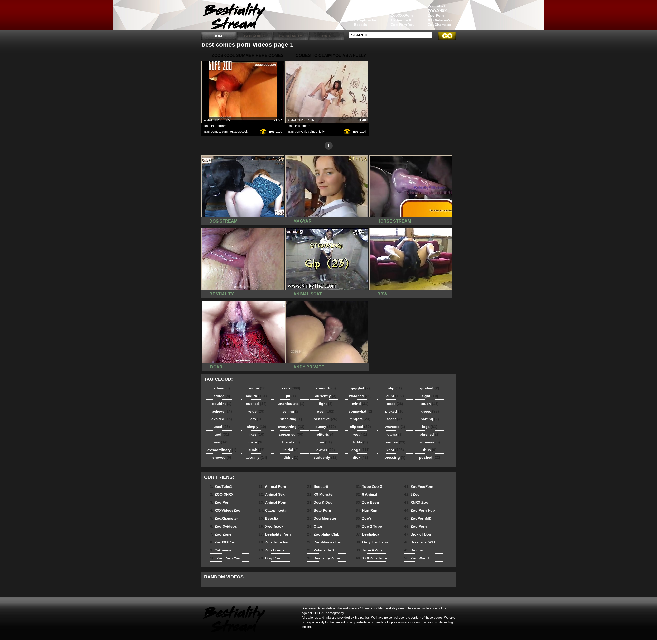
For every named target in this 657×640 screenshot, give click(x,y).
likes (256, 434)
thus (430, 450)
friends (291, 442)
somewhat (360, 411)
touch (430, 404)
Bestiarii (317, 486)
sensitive (325, 419)
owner (325, 450)
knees (430, 411)
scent (395, 419)
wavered (395, 427)
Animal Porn (364, 6)
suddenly (326, 457)
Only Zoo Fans (372, 542)
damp (395, 434)
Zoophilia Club (323, 534)
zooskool (240, 131)
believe (222, 411)
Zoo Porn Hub (419, 510)
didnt (291, 457)
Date (326, 35)
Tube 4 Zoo (369, 550)
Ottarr (315, 526)
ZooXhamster (439, 25)
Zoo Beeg (367, 502)
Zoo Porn (436, 15)
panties (395, 442)
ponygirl (300, 131)
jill (291, 396)
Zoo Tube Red (274, 542)
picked (395, 411)
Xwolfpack (271, 526)
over (325, 411)
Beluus (413, 550)
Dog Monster (321, 518)
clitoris (326, 434)
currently (325, 396)
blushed (430, 434)
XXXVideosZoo (441, 20)
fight (326, 404)
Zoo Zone (399, 11)
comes (215, 131)
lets (256, 419)
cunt (395, 396)
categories (255, 35)
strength (325, 388)
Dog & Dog (320, 502)
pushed (429, 457)
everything (291, 427)
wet (360, 434)
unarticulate (291, 404)
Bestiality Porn (275, 534)
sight (429, 396)
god (222, 434)
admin (222, 388)
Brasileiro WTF (420, 542)
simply (256, 427)
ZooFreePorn (418, 486)
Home (218, 35)
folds (360, 442)
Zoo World (416, 558)
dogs (360, 450)
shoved (221, 457)
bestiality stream (234, 16)
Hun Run (367, 510)
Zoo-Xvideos (402, 6)
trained (312, 131)
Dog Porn (270, 558)
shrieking (291, 419)
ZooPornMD (417, 518)
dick (360, 457)
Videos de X (320, 550)
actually (256, 457)
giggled (360, 388)
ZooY (363, 518)
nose (395, 404)
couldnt (221, 404)
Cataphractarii (366, 20)
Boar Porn (319, 510)
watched (360, 396)
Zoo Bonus (272, 550)
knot (395, 450)
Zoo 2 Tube (369, 526)
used (222, 427)
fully (321, 131)
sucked (256, 404)
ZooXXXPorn (402, 15)
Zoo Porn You (403, 25)
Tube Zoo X (369, 486)
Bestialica (367, 534)
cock (291, 388)
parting (430, 419)
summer (227, 131)
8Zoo (412, 494)
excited (221, 419)
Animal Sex (363, 11)
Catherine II (401, 20)
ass (222, 442)
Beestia (360, 25)
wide (256, 411)
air (326, 442)
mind (360, 404)
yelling (291, 411)
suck (256, 450)
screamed (291, 434)
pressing (394, 457)
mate (256, 442)
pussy (325, 427)
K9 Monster (320, 494)
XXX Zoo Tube (371, 558)
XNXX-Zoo (416, 502)
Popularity (290, 35)
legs (429, 427)
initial (291, 450)
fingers (360, 419)
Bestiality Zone (323, 558)
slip (395, 388)
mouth (256, 396)
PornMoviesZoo (324, 542)
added (222, 396)
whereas (430, 442)
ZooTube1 (437, 6)
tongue (256, 388)
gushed (429, 388)
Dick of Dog (417, 534)
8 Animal (366, 494)
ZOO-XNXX (437, 11)
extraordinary (221, 450)
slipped (360, 427)
